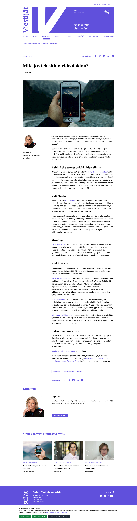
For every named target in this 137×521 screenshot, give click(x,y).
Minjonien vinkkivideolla (62, 315)
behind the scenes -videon (97, 172)
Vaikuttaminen (94, 36)
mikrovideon (70, 200)
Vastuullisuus (109, 36)
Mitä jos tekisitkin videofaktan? (47, 43)
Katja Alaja (27, 152)
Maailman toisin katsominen (63, 351)
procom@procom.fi (38, 501)
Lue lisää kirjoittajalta (60, 415)
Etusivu (25, 36)
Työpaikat (104, 4)
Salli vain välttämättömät (59, 517)
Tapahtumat (96, 4)
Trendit (58, 36)
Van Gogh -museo (59, 299)
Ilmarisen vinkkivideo (61, 278)
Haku (76, 10)
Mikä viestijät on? (78, 12)
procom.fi (109, 492)
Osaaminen (46, 36)
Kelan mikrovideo (59, 244)
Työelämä (80, 36)
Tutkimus (69, 36)
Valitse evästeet (39, 517)
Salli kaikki (25, 517)
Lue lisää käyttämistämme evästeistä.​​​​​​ (56, 512)
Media (35, 36)
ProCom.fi (111, 4)
